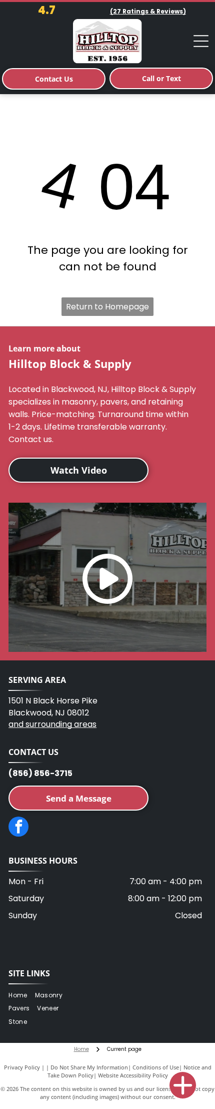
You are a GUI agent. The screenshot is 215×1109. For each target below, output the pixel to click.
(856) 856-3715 (40, 773)
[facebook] (18, 828)
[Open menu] (201, 41)
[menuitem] (21, 995)
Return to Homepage (107, 306)
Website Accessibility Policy (133, 1075)
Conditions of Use (155, 1067)
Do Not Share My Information (89, 1067)
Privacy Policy (22, 1067)
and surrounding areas (52, 724)
